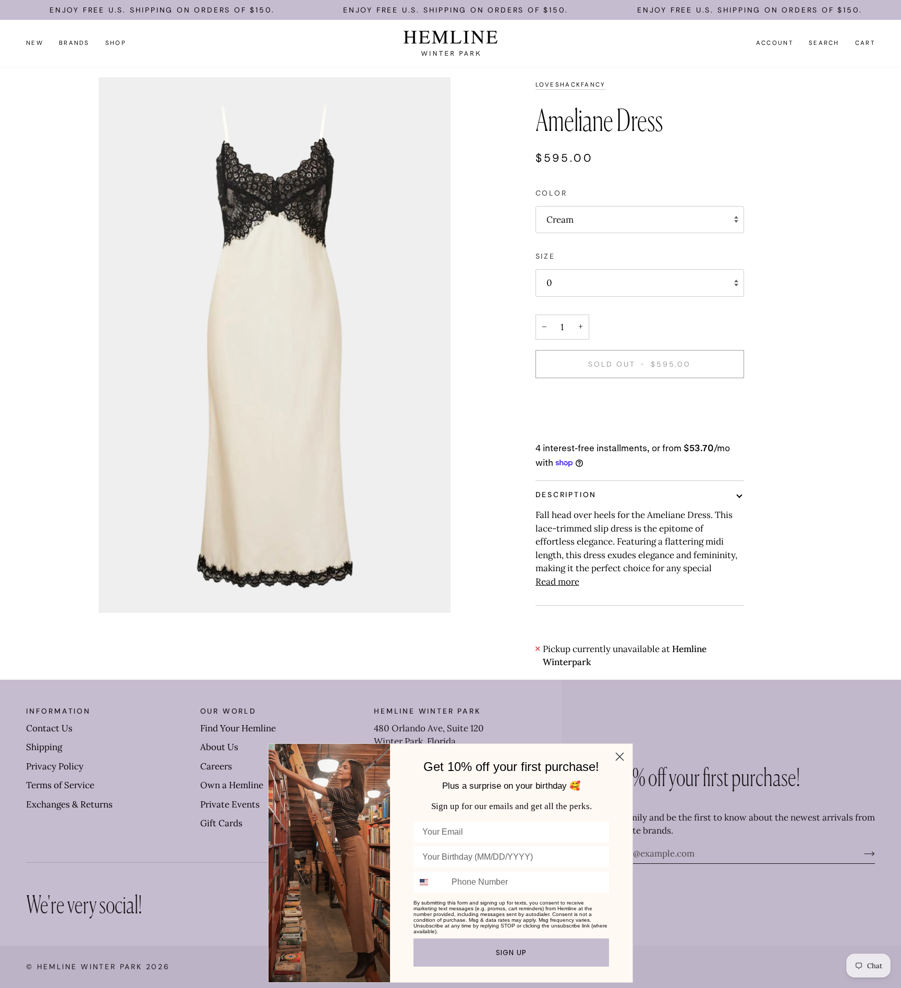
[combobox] (430, 882)
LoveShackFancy (570, 85)
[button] (74, 43)
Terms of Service (60, 785)
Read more (557, 581)
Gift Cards (221, 823)
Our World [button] (228, 711)
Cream (560, 219)
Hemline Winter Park (91, 966)
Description (566, 494)
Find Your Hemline (238, 728)
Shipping (44, 747)
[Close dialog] (620, 757)
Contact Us (49, 728)
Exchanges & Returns (69, 804)
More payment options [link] (582, 429)
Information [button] (58, 711)
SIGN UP (511, 952)
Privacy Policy (54, 766)
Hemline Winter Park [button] (427, 711)
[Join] (861, 853)
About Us (219, 747)
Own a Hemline (231, 785)
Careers (216, 766)
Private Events (230, 804)
